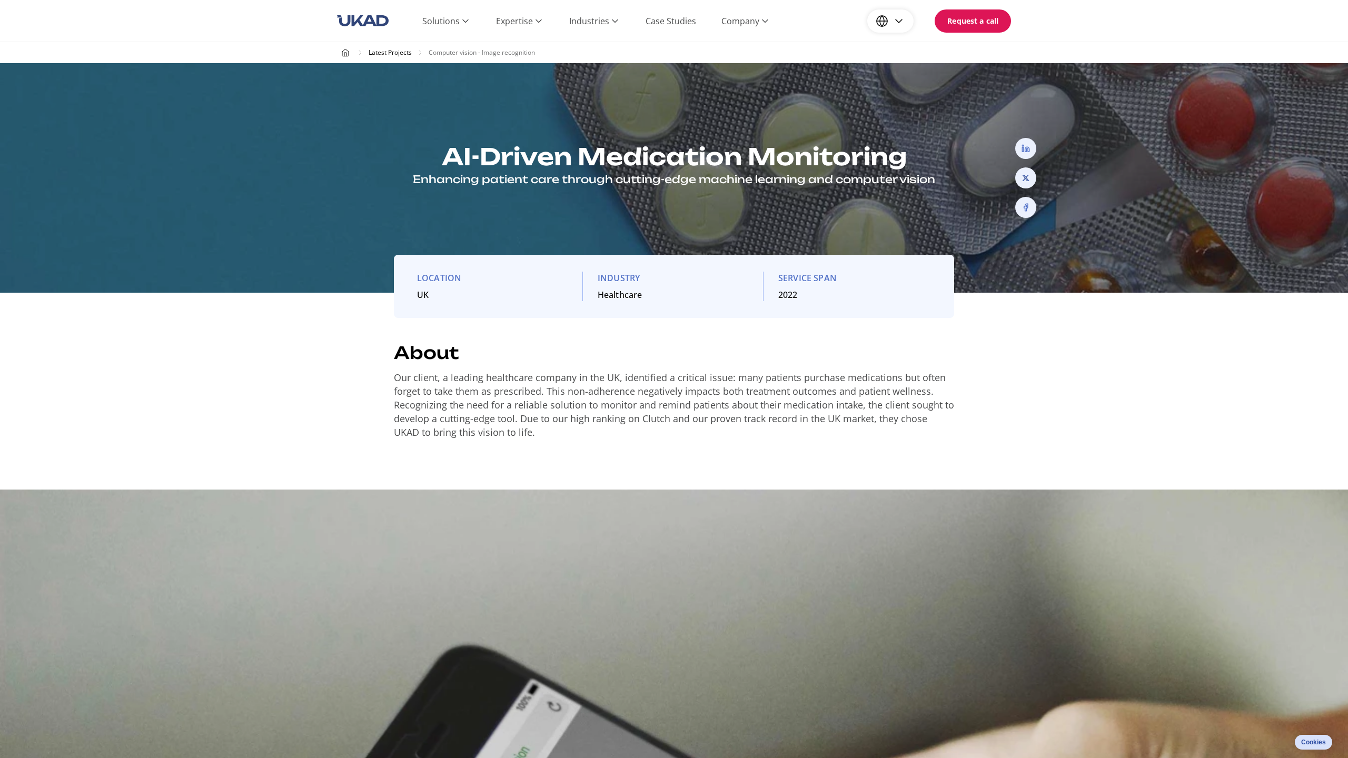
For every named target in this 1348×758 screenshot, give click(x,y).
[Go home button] (363, 21)
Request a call (972, 21)
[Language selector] (890, 21)
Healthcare (620, 295)
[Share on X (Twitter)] (1025, 177)
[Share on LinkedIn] (1025, 148)
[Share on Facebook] (1025, 207)
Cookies (1313, 742)
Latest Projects (390, 52)
